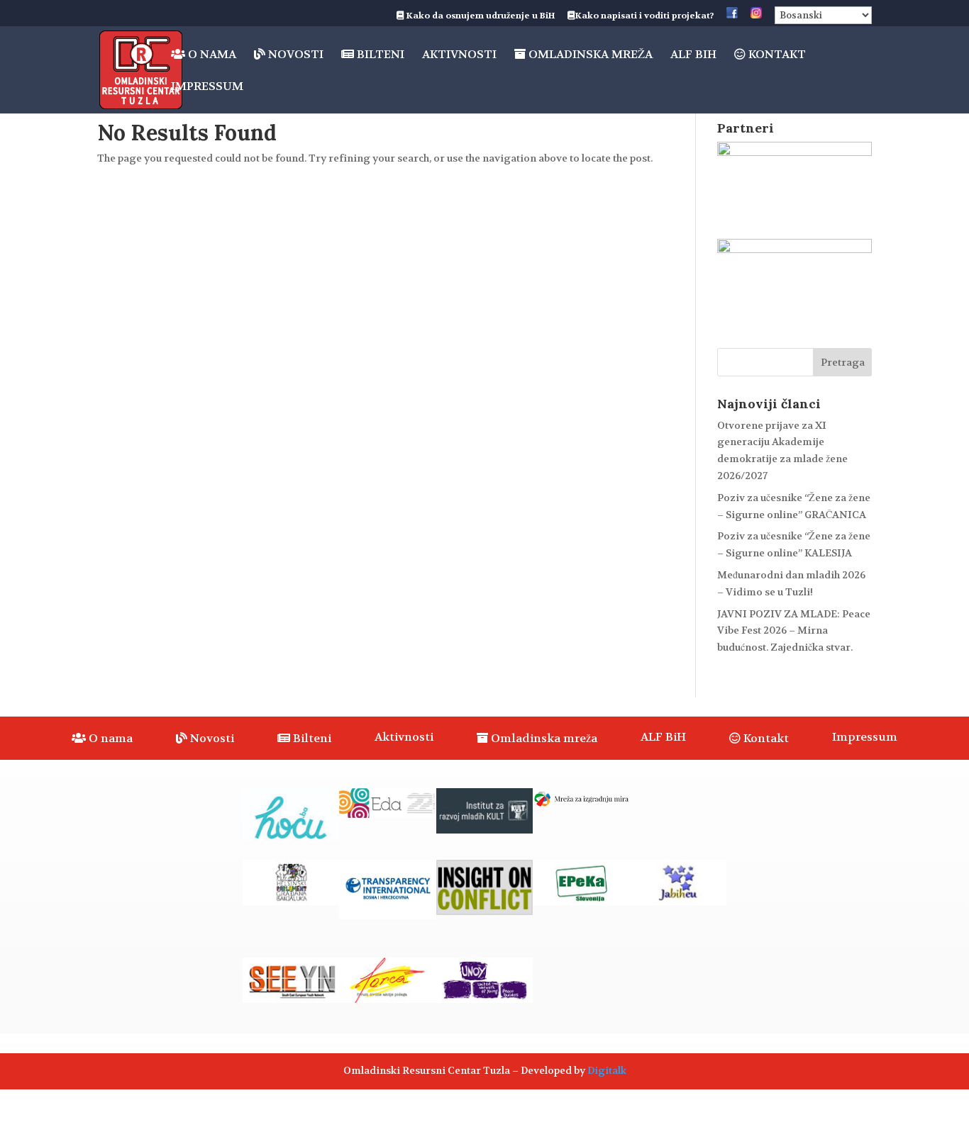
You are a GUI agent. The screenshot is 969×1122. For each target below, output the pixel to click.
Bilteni (379, 55)
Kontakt (776, 55)
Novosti (294, 55)
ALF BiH (693, 56)
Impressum (207, 88)
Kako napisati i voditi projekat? (644, 16)
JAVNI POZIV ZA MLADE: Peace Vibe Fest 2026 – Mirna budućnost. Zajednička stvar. (793, 630)
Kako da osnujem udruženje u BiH (479, 16)
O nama (210, 55)
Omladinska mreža (589, 55)
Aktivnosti (459, 56)
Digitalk (606, 1070)
